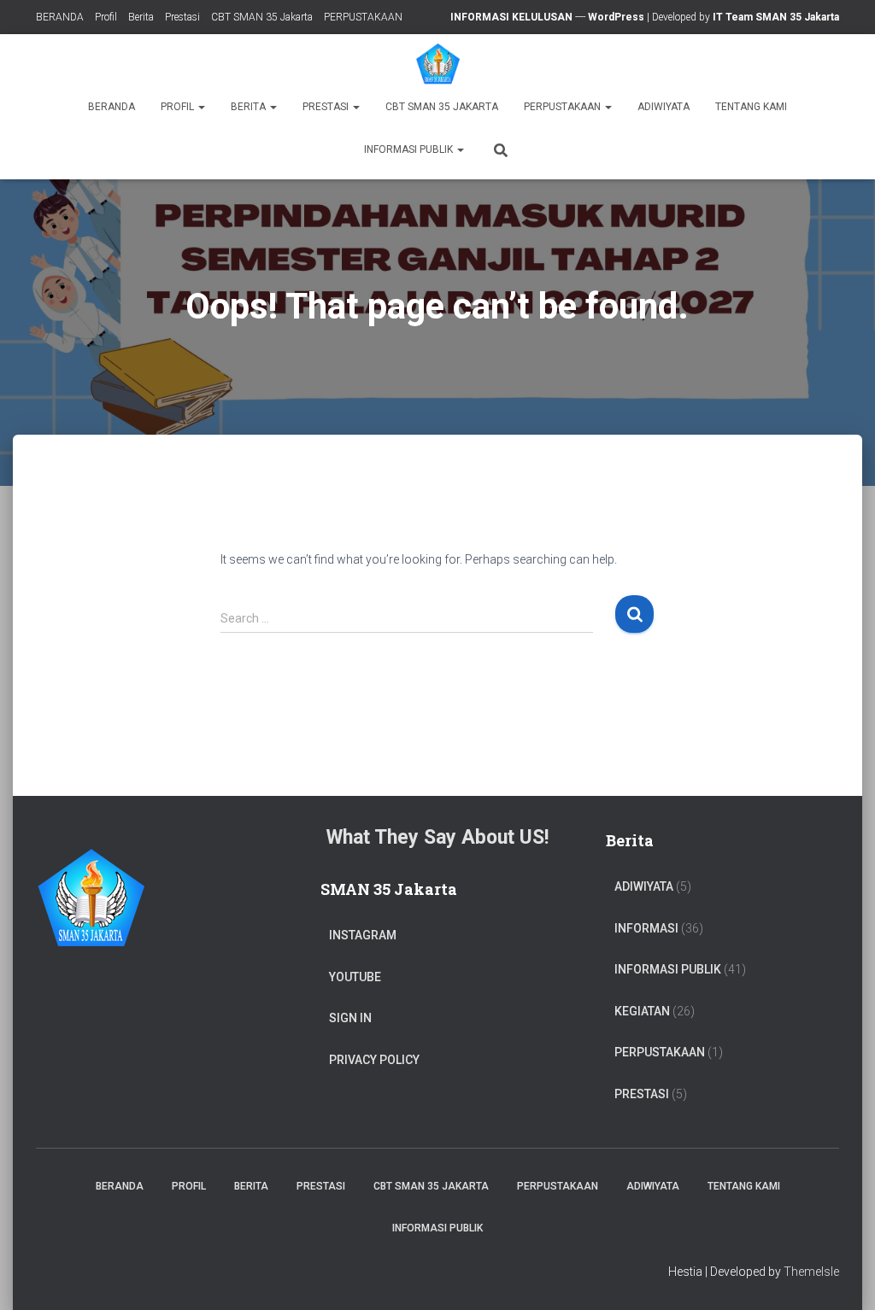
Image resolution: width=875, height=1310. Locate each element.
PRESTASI (641, 1094)
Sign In (350, 1018)
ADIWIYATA (663, 107)
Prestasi (182, 17)
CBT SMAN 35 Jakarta (262, 17)
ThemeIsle (811, 1271)
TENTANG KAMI (751, 107)
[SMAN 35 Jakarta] (437, 64)
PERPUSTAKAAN (363, 17)
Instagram (362, 935)
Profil (106, 17)
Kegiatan (642, 1011)
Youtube (355, 977)
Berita (141, 17)
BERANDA (60, 17)
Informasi (646, 928)
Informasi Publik (409, 149)
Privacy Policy (374, 1060)
